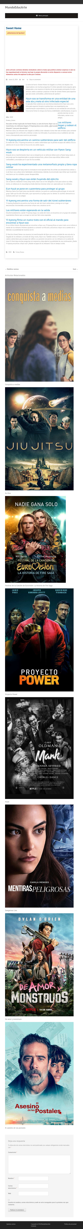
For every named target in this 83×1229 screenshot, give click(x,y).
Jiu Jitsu (8, 493)
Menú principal (43, 16)
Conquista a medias (12, 384)
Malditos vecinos (12, 269)
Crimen (18, 252)
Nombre (11, 1178)
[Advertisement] (41, 52)
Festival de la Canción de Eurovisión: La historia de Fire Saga (28, 585)
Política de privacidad (70, 1224)
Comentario (12, 1152)
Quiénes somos (11, 1224)
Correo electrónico (12, 1187)
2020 (10, 252)
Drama (22, 252)
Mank (7, 802)
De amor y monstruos (13, 1019)
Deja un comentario (35, 79)
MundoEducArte (16, 7)
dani (23, 79)
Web (9, 1193)
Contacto (33, 1226)
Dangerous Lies (11, 910)
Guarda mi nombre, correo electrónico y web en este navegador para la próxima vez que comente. (38, 1203)
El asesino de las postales (15, 1128)
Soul (75, 269)
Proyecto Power (11, 694)
